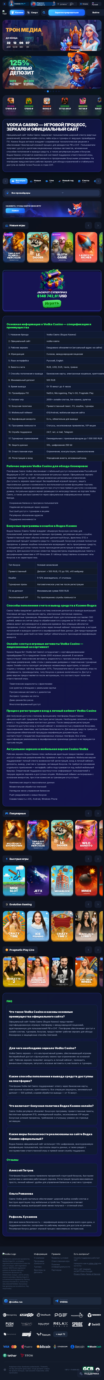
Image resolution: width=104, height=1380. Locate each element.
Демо (18, 253)
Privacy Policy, (80, 1274)
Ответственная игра (60, 1261)
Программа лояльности (39, 1262)
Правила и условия (59, 1258)
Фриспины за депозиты (39, 1271)
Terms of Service (93, 1274)
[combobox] (45, 193)
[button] (45, 91)
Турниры (38, 1267)
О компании (39, 1258)
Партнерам (56, 1270)
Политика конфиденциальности (60, 1265)
